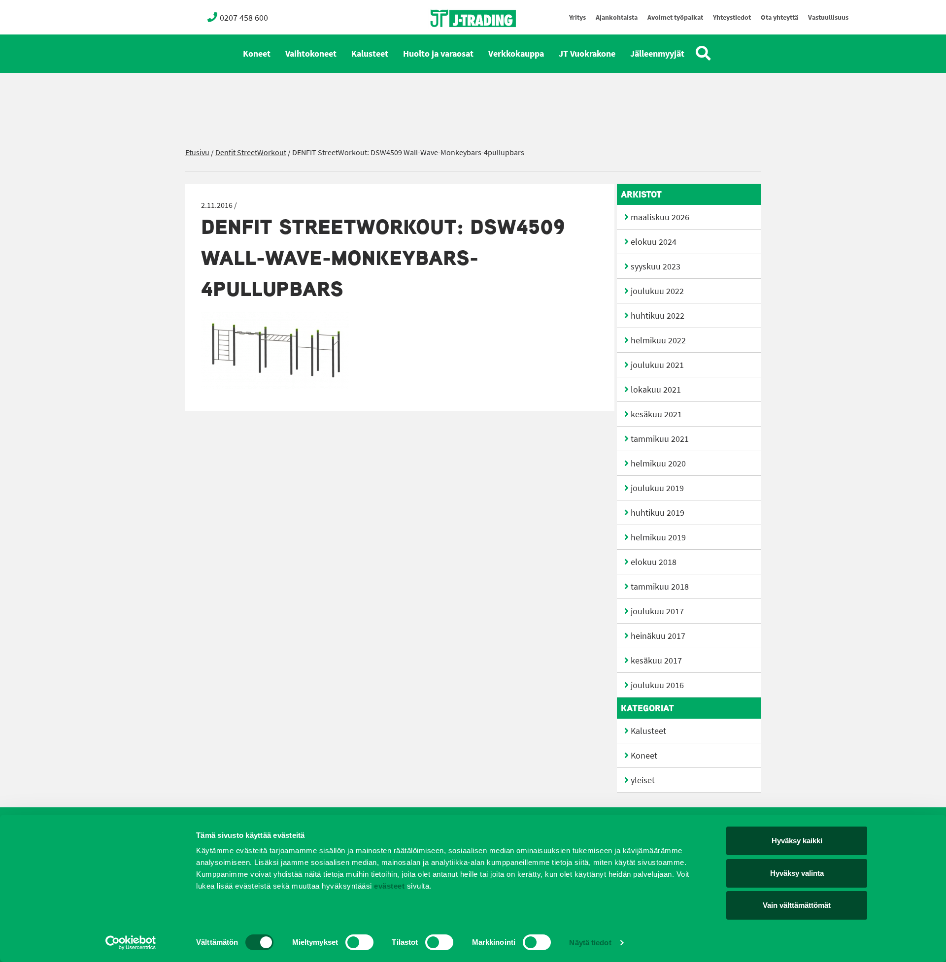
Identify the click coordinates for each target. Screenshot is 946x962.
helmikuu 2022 (658, 340)
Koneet (256, 54)
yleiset (643, 780)
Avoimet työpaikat (675, 17)
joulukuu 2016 (657, 685)
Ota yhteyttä (779, 17)
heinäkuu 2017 (658, 636)
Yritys (577, 17)
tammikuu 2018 (660, 587)
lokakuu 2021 (656, 390)
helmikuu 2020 (658, 463)
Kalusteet (369, 54)
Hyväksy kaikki (797, 840)
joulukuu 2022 (657, 291)
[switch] (359, 942)
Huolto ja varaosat (438, 54)
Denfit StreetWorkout (250, 152)
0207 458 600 (244, 18)
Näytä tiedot (590, 942)
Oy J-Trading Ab (455, 40)
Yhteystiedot (732, 17)
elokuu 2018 (653, 562)
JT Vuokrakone (587, 54)
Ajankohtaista (617, 17)
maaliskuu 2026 (660, 217)
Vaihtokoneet (311, 54)
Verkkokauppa (516, 54)
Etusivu (197, 152)
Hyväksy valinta (797, 873)
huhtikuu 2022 (657, 316)
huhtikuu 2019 (657, 513)
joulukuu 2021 (657, 365)
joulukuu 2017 (657, 611)
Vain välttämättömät (797, 905)
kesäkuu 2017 (656, 660)
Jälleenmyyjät (657, 54)
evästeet (388, 886)
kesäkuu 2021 (656, 414)
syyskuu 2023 (655, 266)
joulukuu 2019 (657, 488)
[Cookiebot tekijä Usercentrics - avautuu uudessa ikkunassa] (131, 942)
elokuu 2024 (653, 242)
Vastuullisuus (828, 17)
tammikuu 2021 (660, 439)
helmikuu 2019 (658, 537)
